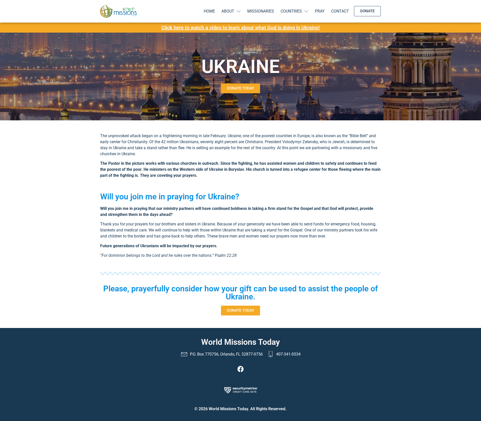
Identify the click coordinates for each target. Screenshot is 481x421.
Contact (340, 11)
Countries (291, 11)
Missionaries (260, 11)
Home (209, 11)
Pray (320, 11)
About (227, 11)
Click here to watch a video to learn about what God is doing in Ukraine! (240, 28)
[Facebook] (240, 369)
